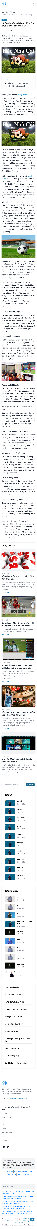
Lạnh (18, 972)
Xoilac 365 (9, 1172)
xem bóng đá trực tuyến (23, 1172)
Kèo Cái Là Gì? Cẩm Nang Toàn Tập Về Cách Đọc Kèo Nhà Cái (18, 1192)
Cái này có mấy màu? (12, 1048)
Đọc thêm (5, 592)
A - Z (3, 1136)
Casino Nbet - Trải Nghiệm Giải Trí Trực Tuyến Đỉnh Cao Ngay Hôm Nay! (16, 1207)
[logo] (4, 1082)
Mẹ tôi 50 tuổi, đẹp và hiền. (15, 1002)
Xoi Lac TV (12, 1175)
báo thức (20, 939)
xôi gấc (19, 834)
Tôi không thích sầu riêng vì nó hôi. (18, 1009)
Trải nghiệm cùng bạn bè (16, 86)
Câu (3, 1121)
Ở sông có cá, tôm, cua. (14, 1017)
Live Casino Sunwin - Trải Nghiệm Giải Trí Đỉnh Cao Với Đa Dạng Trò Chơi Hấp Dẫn (17, 1212)
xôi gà (19, 826)
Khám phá (5, 1140)
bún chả (20, 867)
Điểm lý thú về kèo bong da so (18, 83)
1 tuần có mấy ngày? (12, 1056)
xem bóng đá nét (23, 1175)
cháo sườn (21, 818)
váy (18, 914)
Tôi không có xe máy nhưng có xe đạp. (17, 1040)
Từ (3, 1125)
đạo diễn (20, 801)
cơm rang (20, 809)
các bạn (20, 931)
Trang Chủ (5, 12)
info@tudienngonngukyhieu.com (17, 1098)
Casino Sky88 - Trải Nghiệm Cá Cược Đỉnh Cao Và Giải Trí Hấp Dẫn (17, 1202)
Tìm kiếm (30, 784)
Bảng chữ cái (6, 1117)
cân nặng (20, 964)
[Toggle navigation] (33, 3)
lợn (18, 897)
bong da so (23, 95)
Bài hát (4, 1129)
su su (19, 956)
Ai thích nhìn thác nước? (14, 995)
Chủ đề (4, 1113)
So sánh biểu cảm (11, 1031)
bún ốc (19, 851)
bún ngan (20, 859)
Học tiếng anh (7, 1132)
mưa (18, 948)
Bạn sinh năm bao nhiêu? (14, 1024)
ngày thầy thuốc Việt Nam (24, 922)
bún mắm (20, 876)
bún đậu (20, 843)
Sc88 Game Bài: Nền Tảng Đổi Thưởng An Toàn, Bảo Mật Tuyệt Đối (17, 1197)
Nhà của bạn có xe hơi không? (16, 1063)
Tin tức (12, 12)
